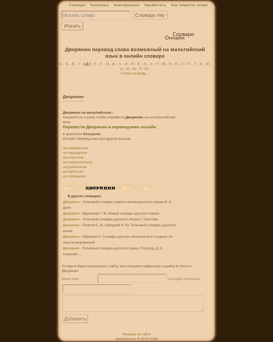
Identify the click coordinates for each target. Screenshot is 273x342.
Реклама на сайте (136, 334)
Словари (77, 5)
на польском (73, 157)
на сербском (73, 171)
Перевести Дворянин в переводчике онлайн (109, 126)
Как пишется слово (189, 5)
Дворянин (71, 201)
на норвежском (75, 147)
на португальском (77, 162)
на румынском (75, 166)
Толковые (99, 5)
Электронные (126, 5)
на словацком (74, 176)
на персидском (75, 152)
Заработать (155, 5)
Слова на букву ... (135, 73)
